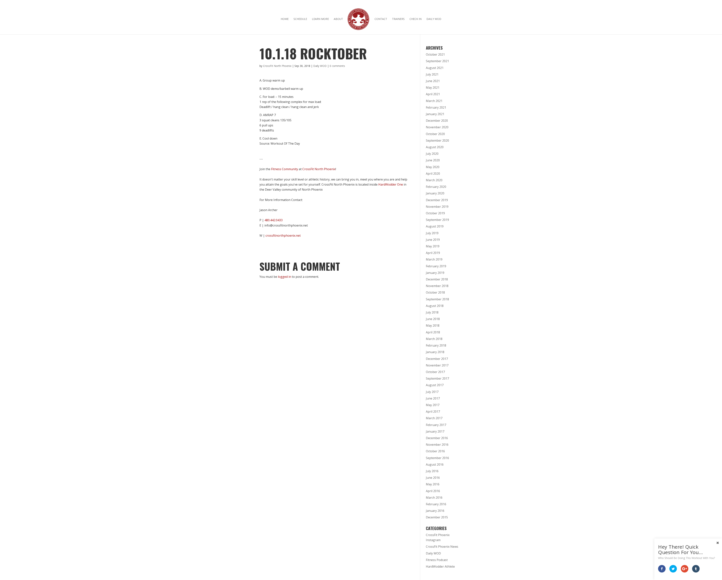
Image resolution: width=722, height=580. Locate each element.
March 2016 (434, 497)
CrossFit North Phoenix (277, 66)
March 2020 (434, 180)
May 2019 (432, 246)
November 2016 (437, 445)
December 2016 (437, 438)
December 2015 (437, 517)
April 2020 (433, 173)
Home (285, 19)
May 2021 (432, 87)
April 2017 (433, 411)
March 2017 (434, 418)
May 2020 (432, 167)
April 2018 (433, 332)
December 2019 (437, 200)
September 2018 (437, 299)
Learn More (320, 19)
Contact (381, 19)
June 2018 (433, 319)
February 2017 (436, 425)
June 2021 (433, 81)
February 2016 (436, 504)
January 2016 (435, 511)
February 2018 (436, 345)
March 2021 (434, 101)
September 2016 (437, 458)
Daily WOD (433, 19)
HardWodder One (390, 184)
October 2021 (435, 54)
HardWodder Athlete (440, 566)
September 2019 (437, 220)
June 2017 (433, 398)
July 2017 (432, 392)
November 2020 (437, 127)
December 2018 (437, 279)
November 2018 (437, 286)
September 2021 (437, 61)
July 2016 (432, 471)
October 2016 (435, 451)
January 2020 (435, 193)
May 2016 (432, 484)
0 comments (337, 66)
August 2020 (435, 147)
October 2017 (435, 372)
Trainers (398, 19)
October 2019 (435, 213)
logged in (284, 277)
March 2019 (434, 259)
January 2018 (435, 352)
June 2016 (433, 478)
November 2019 (437, 207)
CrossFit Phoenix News (442, 547)
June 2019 (433, 240)
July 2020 (432, 154)
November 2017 (437, 365)
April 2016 (433, 491)
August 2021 (435, 68)
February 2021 (436, 107)
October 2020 (435, 134)
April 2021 (433, 94)
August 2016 (435, 464)
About (338, 19)
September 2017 (437, 378)
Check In (416, 19)
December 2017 (437, 359)
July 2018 (432, 312)
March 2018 (434, 339)
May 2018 (432, 325)
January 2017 (435, 431)
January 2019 (435, 273)
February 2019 (436, 266)
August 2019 (435, 226)
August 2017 (435, 385)
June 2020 (433, 160)
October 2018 (435, 292)
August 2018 (435, 306)
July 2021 (432, 74)
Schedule (300, 19)
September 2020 (437, 140)
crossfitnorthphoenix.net (283, 235)
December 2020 (437, 121)
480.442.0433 (274, 220)
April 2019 (433, 253)
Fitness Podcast (437, 560)
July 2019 (432, 233)
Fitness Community (284, 169)
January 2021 (435, 114)
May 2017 (432, 405)
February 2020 (436, 187)
